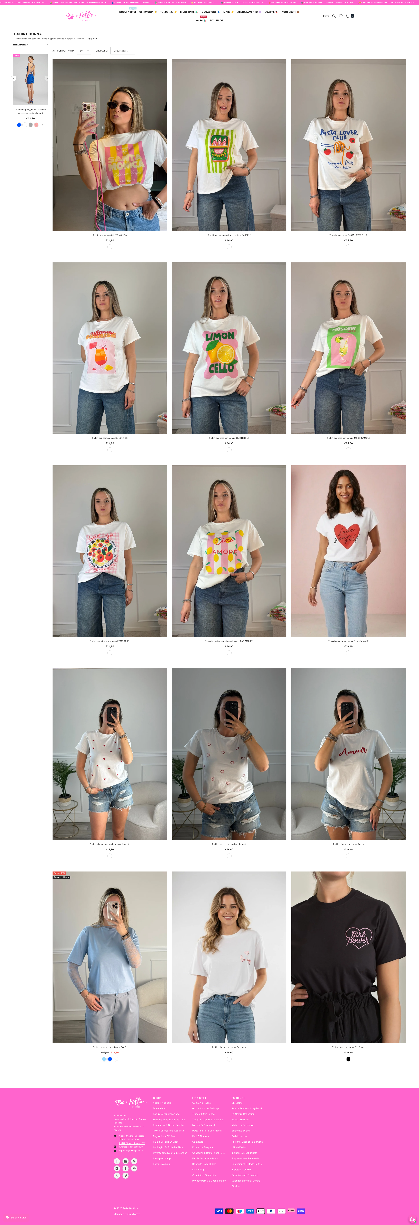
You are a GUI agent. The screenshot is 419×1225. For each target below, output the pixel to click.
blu (109, 1059)
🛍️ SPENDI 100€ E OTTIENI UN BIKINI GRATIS (242, 2)
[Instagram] (125, 1161)
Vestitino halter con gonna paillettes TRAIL (30, 111)
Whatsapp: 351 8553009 (131, 1147)
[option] (30, 92)
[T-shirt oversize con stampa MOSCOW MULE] (348, 348)
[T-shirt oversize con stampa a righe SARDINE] (229, 145)
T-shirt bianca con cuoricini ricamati (229, 844)
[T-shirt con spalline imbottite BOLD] (110, 957)
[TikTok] (117, 1168)
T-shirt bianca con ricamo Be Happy (229, 1047)
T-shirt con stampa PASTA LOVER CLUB (348, 235)
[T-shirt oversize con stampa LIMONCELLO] (229, 348)
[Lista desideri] (341, 16)
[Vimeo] (125, 1176)
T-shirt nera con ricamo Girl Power (348, 1047)
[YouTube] (134, 1168)
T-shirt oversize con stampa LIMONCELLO (229, 438)
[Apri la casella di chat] (412, 1219)
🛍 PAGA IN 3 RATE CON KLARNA (170, 2)
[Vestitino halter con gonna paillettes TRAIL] (30, 79)
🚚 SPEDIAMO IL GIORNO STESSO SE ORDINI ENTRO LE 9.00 (78, 2)
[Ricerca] (334, 16)
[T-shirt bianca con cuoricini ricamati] (229, 754)
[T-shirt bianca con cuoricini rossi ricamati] (110, 754)
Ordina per (102, 51)
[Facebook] (117, 1161)
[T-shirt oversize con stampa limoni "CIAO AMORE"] (229, 551)
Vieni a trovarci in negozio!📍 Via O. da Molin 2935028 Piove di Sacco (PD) (132, 1139)
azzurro (104, 1059)
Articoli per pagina (63, 51)
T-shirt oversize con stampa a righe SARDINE (229, 235)
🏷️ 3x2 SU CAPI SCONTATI (203, 2)
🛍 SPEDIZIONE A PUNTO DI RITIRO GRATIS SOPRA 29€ (327, 2)
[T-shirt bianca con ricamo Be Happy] (229, 957)
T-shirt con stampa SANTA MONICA (110, 235)
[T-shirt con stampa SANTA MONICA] (110, 145)
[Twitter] (117, 1176)
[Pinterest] (134, 1161)
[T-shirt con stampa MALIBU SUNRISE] (110, 348)
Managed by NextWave (127, 1214)
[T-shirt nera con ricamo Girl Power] (348, 957)
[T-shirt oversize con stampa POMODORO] (110, 551)
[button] (14, 78)
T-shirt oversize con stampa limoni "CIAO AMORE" (229, 641)
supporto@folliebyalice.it (131, 1150)
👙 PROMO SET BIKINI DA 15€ (282, 2)
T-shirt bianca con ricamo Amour (348, 844)
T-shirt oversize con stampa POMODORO (109, 641)
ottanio (33, 124)
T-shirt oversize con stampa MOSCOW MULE (348, 438)
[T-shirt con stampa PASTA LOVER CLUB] (348, 145)
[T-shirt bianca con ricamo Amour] (348, 754)
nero (39, 124)
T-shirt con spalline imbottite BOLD (109, 1047)
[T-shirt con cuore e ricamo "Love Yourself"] (348, 551)
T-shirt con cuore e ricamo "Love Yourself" (348, 641)
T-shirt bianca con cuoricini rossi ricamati (109, 844)
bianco (27, 124)
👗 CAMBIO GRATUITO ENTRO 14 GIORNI (130, 2)
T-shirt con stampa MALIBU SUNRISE (110, 438)
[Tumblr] (125, 1168)
